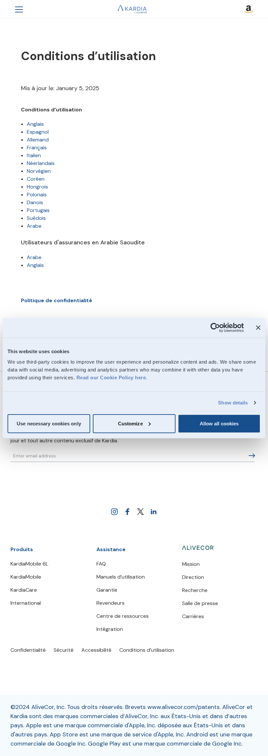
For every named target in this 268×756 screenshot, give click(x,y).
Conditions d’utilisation (146, 650)
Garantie (106, 589)
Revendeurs (110, 603)
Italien (34, 155)
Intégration (109, 629)
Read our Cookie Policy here (111, 377)
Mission (191, 564)
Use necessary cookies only (49, 423)
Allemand (38, 139)
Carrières (193, 616)
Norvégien (39, 171)
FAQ (101, 563)
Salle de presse (200, 603)
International (25, 603)
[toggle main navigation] (19, 9)
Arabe (34, 225)
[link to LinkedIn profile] (154, 512)
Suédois (36, 218)
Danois (35, 202)
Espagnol (38, 131)
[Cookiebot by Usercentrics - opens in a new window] (215, 328)
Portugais (38, 210)
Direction (193, 577)
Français (37, 147)
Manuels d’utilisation (120, 576)
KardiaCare (23, 589)
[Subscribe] (252, 455)
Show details (233, 402)
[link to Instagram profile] (114, 512)
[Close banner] (258, 327)
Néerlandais (41, 163)
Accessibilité (96, 650)
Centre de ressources (122, 616)
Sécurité (64, 650)
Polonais (37, 194)
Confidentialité (28, 650)
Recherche (195, 590)
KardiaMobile (25, 576)
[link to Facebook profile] (127, 512)
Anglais (35, 124)
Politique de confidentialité (56, 300)
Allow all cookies (219, 423)
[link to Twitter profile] (140, 512)
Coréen (35, 178)
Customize (130, 423)
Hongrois (37, 186)
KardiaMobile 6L (29, 563)
